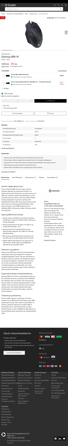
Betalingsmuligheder (8, 378)
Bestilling (38, 375)
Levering (38, 378)
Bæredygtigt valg (57, 383)
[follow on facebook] (55, 438)
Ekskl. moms (5, 66)
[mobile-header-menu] (2, 5)
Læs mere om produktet (8, 171)
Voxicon (5, 54)
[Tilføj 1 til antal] (32, 101)
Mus (26, 14)
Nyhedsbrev (5, 409)
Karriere (54, 380)
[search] (61, 9)
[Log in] (62, 5)
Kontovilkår (5, 386)
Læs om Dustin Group (58, 378)
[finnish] (52, 366)
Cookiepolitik (5, 391)
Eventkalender (6, 414)
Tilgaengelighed (6, 394)
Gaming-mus (33, 14)
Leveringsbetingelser (8, 380)
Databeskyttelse (23, 388)
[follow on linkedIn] (60, 438)
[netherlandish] (56, 366)
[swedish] (40, 366)
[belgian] (59, 366)
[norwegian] (44, 366)
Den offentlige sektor (58, 393)
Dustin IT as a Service (25, 378)
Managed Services (24, 375)
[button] (55, 5)
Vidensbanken (6, 412)
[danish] (48, 366)
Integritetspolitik (7, 388)
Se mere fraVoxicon (50, 240)
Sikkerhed (21, 391)
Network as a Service (25, 383)
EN (5, 365)
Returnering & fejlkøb (42, 380)
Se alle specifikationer (7, 148)
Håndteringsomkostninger (10, 383)
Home (3, 14)
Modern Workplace (24, 380)
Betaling (37, 386)
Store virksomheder (58, 390)
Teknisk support (40, 388)
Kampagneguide (6, 396)
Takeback (21, 398)
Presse (53, 375)
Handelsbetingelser (8, 375)
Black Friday (5, 420)
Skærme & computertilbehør (15, 14)
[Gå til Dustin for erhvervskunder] (10, 5)
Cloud (20, 386)
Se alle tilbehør (62, 71)
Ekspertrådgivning (7, 417)
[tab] (6, 177)
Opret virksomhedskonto (14, 353)
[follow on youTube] (64, 438)
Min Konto (38, 383)
